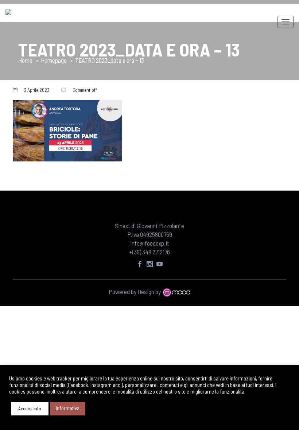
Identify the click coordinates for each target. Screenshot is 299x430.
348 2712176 (156, 251)
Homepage (54, 60)
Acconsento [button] (29, 408)
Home (25, 60)
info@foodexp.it (149, 243)
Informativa (67, 408)
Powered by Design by (135, 291)
